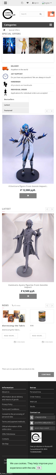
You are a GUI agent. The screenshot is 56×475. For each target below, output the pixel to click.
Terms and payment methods (13, 421)
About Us (5, 392)
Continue (46, 374)
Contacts (5, 439)
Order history (35, 397)
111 (32, 325)
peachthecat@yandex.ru (44, 423)
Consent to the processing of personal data (13, 415)
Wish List (33, 401)
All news (17, 305)
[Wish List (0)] (27, 3)
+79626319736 (40, 417)
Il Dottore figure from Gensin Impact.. (28, 186)
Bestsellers (9, 99)
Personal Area (35, 392)
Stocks (32, 406)
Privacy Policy (7, 404)
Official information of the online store (12, 427)
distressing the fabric (13, 325)
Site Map (5, 444)
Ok (38, 467)
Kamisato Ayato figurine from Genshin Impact (28, 286)
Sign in (36, 3)
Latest (7, 105)
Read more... (10, 336)
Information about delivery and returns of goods (12, 398)
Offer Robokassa (8, 434)
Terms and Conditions (10, 409)
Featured (8, 110)
